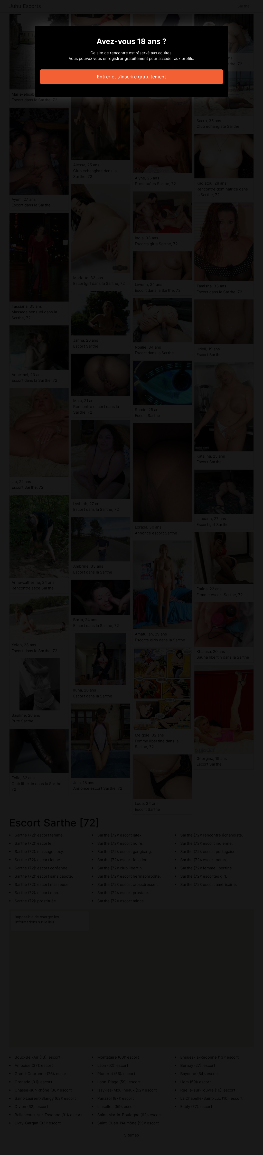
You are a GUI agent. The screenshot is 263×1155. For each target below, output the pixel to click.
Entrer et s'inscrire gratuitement (131, 76)
